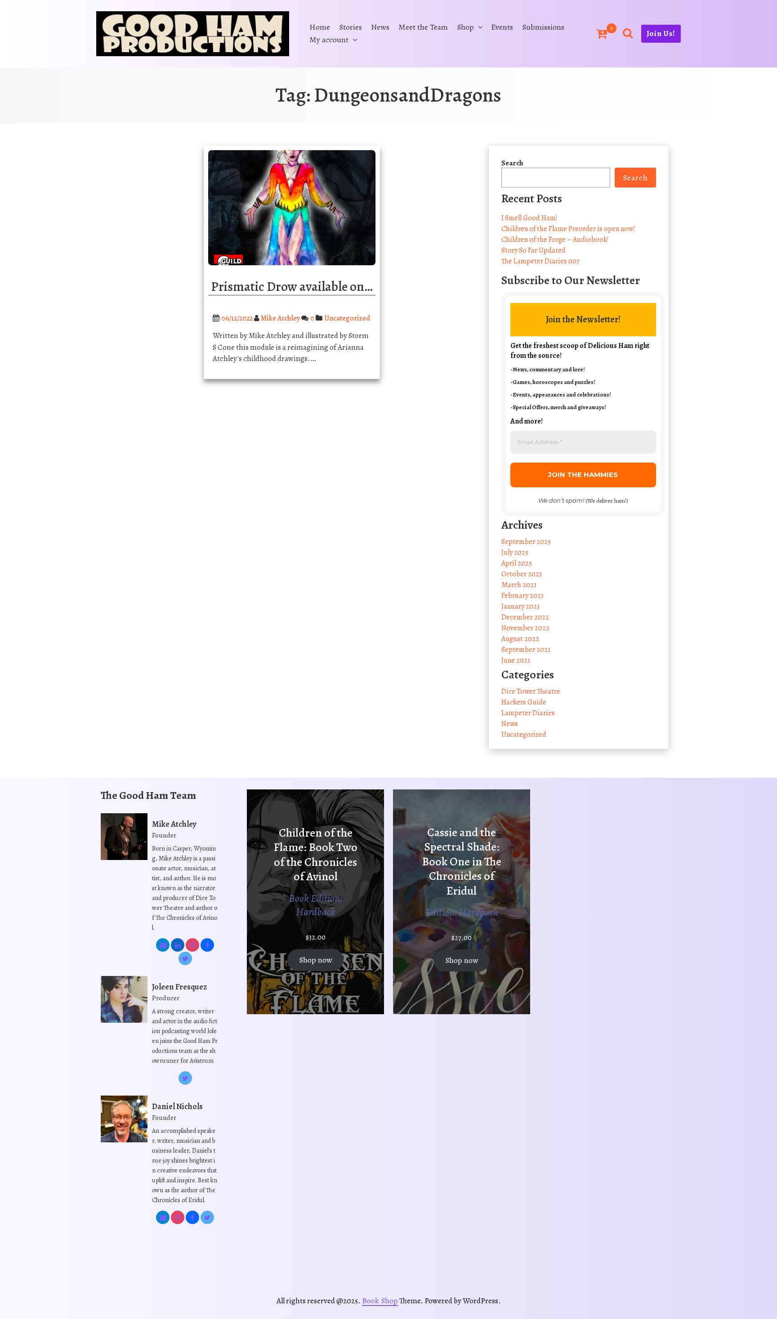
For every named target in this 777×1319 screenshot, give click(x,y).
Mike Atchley (280, 318)
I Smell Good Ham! (529, 218)
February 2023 (522, 596)
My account (328, 39)
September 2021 (525, 650)
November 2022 (525, 628)
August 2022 (520, 639)
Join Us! (661, 33)
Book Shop (380, 1300)
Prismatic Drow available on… (292, 286)
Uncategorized (347, 318)
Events (502, 27)
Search (512, 163)
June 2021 (515, 660)
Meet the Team (423, 27)
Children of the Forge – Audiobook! (555, 240)
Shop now (315, 959)
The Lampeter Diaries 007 (540, 261)
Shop (465, 27)
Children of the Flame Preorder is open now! (568, 229)
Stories (350, 27)
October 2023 (521, 574)
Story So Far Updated (533, 250)
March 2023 (518, 585)
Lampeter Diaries (528, 713)
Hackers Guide (523, 702)
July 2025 (514, 552)
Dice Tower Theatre (530, 691)
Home (319, 27)
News (380, 27)
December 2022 (525, 617)
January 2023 (520, 606)
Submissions (543, 27)
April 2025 (516, 563)
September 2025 (526, 542)
